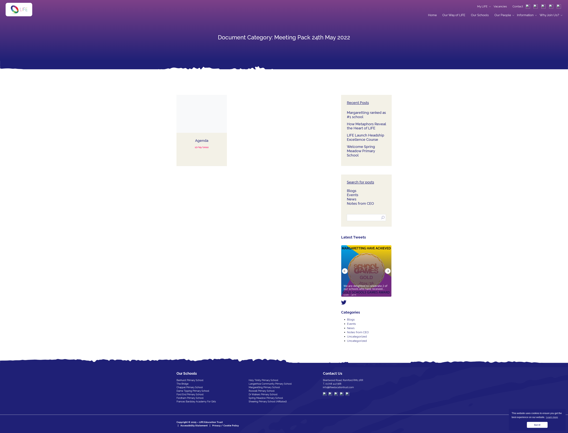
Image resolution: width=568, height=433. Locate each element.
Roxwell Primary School (262, 390)
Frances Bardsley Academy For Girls (196, 401)
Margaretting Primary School (264, 387)
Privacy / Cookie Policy (225, 425)
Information (525, 15)
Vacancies (500, 6)
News (351, 199)
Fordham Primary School (190, 398)
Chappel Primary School (189, 387)
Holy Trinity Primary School (263, 380)
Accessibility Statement (194, 425)
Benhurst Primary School (189, 380)
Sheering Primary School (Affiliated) (268, 401)
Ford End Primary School (190, 394)
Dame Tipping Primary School (192, 390)
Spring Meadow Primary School (266, 398)
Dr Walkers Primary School (263, 394)
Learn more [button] (552, 417)
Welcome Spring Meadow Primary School (361, 150)
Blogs (351, 191)
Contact (518, 6)
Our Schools (480, 15)
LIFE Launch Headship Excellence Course (365, 137)
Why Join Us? (549, 15)
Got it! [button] (537, 425)
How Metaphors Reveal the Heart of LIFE (366, 126)
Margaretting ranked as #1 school (366, 114)
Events (352, 195)
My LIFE (482, 6)
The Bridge (182, 383)
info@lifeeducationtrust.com (338, 387)
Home (432, 15)
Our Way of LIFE (453, 15)
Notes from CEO (360, 203)
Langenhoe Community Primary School (270, 383)
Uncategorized (357, 336)
